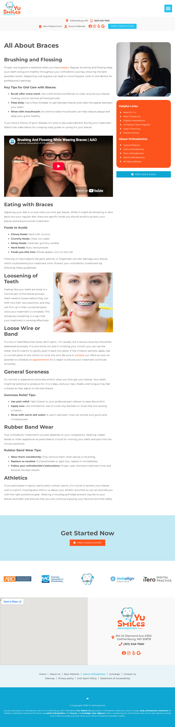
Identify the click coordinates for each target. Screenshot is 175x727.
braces (65, 67)
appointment (41, 359)
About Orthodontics (94, 674)
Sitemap (50, 678)
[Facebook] (90, 26)
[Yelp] (98, 26)
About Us (55, 674)
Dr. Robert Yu (84, 711)
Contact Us (130, 674)
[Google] (103, 26)
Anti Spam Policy (87, 678)
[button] (168, 8)
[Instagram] (94, 26)
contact (79, 355)
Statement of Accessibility (115, 678)
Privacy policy (66, 678)
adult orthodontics (55, 713)
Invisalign (114, 674)
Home (42, 674)
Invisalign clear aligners (93, 713)
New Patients (71, 674)
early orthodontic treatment (154, 711)
